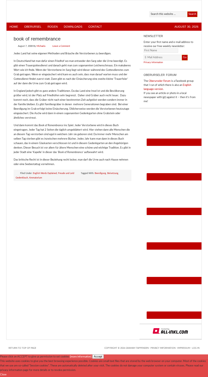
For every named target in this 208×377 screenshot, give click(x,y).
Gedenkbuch (22, 178)
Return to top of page (22, 348)
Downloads (73, 26)
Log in (195, 348)
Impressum (183, 348)
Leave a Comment (61, 46)
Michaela (41, 46)
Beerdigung (100, 173)
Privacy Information (153, 62)
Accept (98, 356)
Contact (95, 26)
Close (3, 374)
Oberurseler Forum (160, 81)
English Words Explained (45, 173)
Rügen (53, 26)
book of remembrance (37, 39)
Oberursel (32, 26)
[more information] (81, 356)
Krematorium (35, 178)
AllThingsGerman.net (53, 11)
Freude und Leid (66, 173)
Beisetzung (112, 173)
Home (14, 26)
